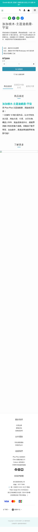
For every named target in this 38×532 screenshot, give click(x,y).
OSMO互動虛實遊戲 (19, 465)
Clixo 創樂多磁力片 (19, 459)
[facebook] (13, 18)
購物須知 (19, 428)
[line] (9, 18)
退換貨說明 (19, 431)
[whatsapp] (18, 18)
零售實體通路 (19, 442)
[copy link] (22, 18)
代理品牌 (19, 425)
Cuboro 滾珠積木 (19, 462)
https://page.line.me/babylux (19, 490)
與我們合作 (19, 445)
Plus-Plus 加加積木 (19, 457)
